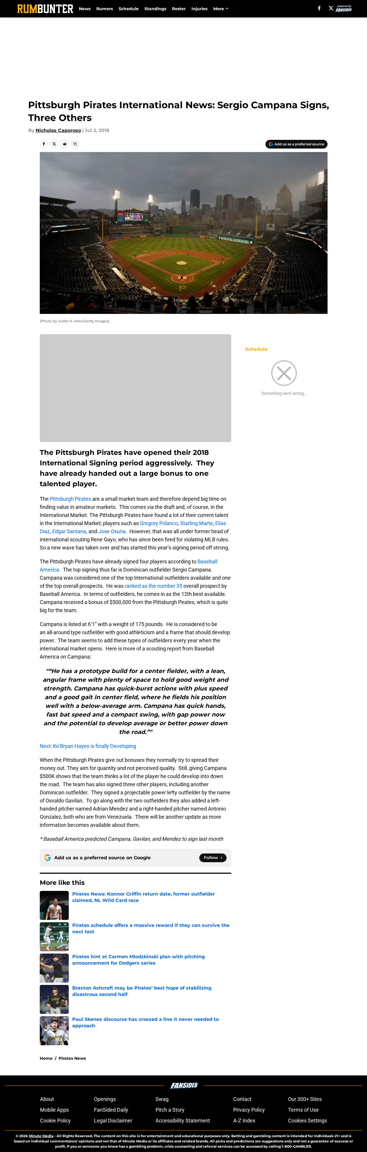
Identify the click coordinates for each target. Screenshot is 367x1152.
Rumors (104, 8)
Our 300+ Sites (305, 1099)
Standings (155, 8)
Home (46, 1058)
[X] (331, 8)
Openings (105, 1099)
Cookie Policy (55, 1120)
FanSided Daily (111, 1110)
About (47, 1099)
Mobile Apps (54, 1110)
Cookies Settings (307, 1120)
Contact (242, 1099)
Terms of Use (303, 1110)
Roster (179, 8)
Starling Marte (196, 523)
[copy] (75, 144)
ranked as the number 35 (153, 586)
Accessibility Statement (183, 1120)
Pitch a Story (170, 1110)
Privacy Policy (249, 1110)
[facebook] (319, 8)
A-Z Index (244, 1120)
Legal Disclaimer (113, 1120)
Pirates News (72, 1058)
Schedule (129, 8)
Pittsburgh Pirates (70, 499)
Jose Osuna (112, 531)
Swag (162, 1099)
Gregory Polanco (159, 523)
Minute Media (41, 1136)
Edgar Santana (69, 531)
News (85, 8)
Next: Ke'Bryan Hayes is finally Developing (88, 746)
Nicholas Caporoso (58, 130)
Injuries (199, 8)
